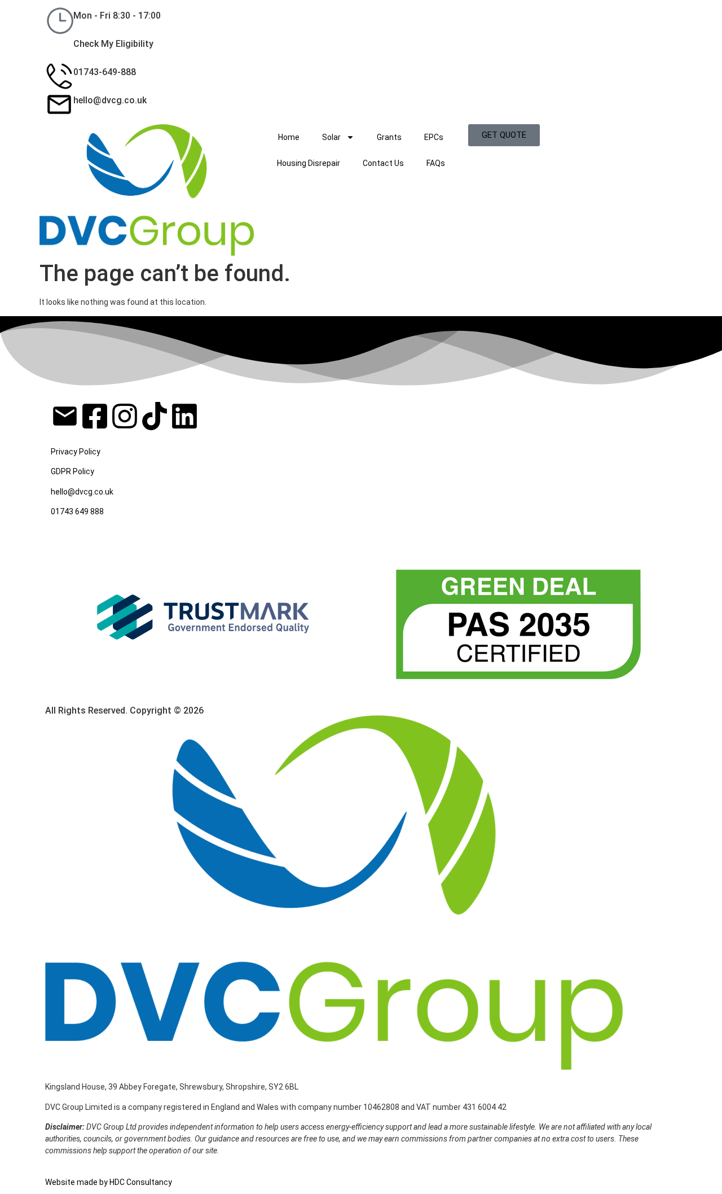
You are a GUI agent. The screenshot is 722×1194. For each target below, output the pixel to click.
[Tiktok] (154, 418)
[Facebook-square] (95, 418)
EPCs (433, 137)
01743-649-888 (104, 72)
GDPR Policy (72, 471)
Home (289, 137)
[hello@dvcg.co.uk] (59, 104)
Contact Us (383, 163)
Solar (331, 137)
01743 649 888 (77, 511)
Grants (389, 137)
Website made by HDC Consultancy (108, 1182)
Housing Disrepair (308, 163)
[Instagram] (125, 418)
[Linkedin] (184, 418)
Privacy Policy (75, 451)
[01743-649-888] (59, 76)
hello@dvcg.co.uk (110, 100)
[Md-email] (65, 416)
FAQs (435, 163)
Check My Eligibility (113, 43)
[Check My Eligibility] (59, 48)
